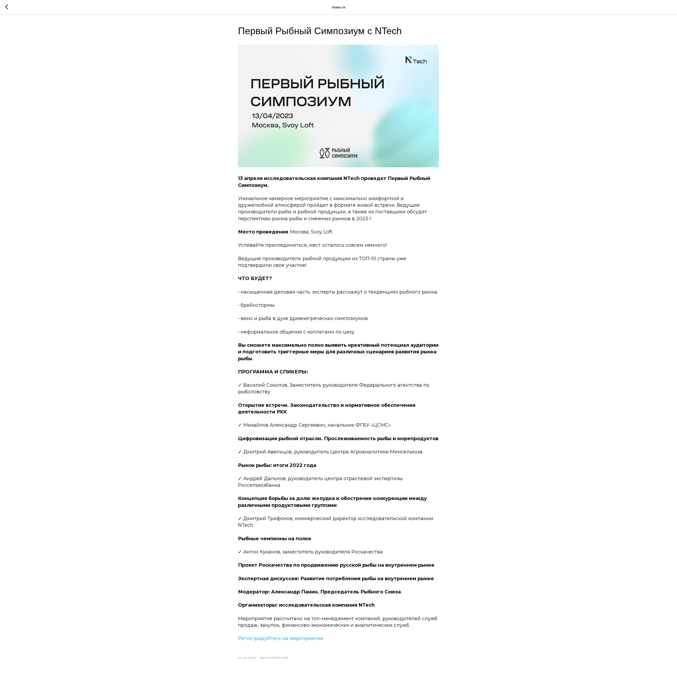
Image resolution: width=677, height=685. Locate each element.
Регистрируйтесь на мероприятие (280, 638)
